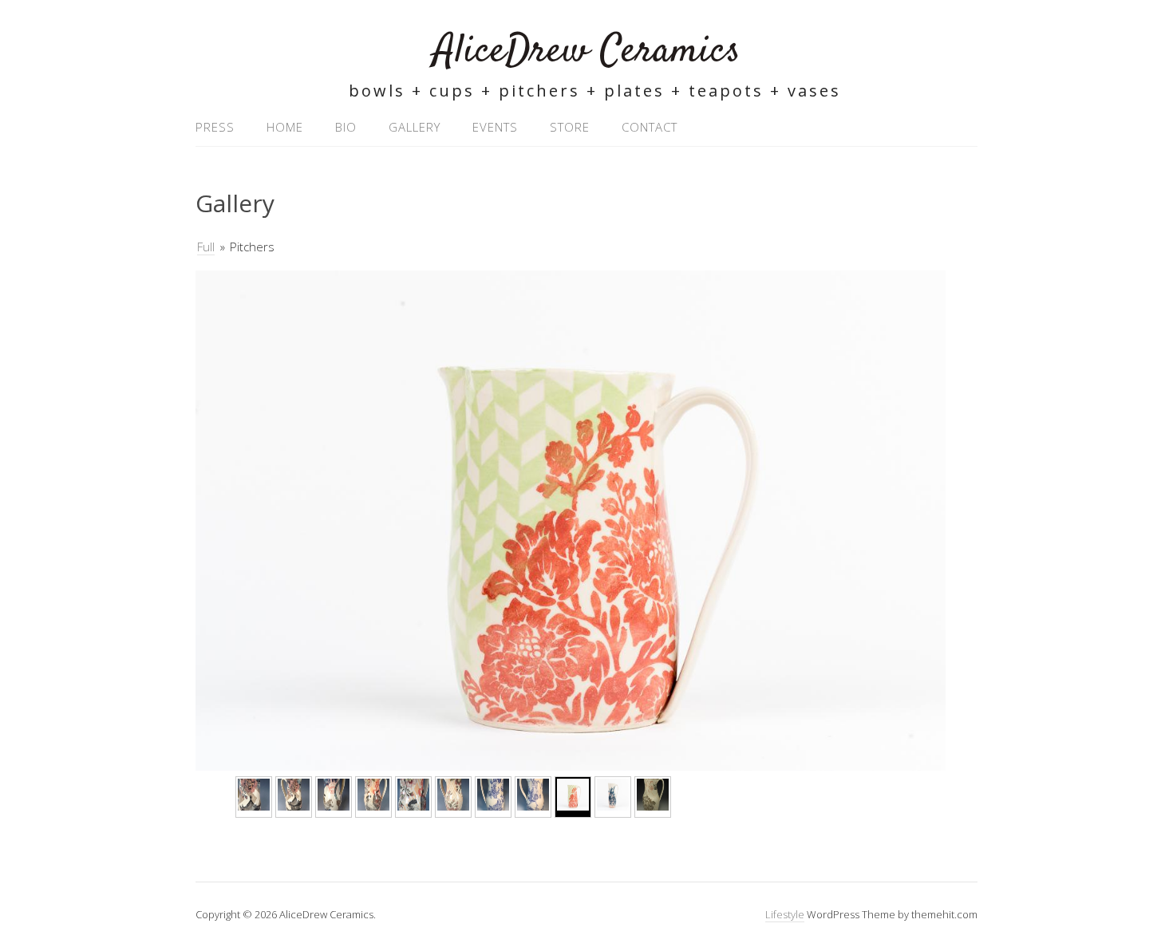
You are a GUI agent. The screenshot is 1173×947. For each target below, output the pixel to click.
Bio (346, 127)
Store (570, 127)
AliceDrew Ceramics (587, 51)
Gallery (414, 127)
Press (215, 127)
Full (206, 247)
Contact (649, 127)
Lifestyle (784, 914)
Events (495, 127)
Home (285, 127)
